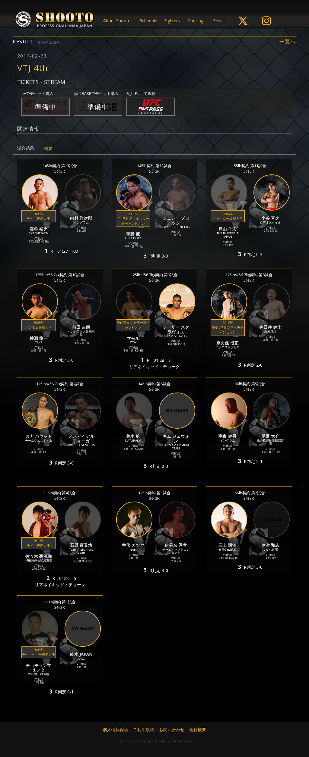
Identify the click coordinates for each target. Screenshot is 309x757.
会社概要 (197, 729)
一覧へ (287, 41)
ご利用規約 (143, 729)
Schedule (148, 20)
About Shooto (117, 20)
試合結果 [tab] (25, 148)
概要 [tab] (48, 148)
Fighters (172, 20)
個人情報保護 (115, 729)
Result (219, 20)
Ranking (195, 20)
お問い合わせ (171, 729)
